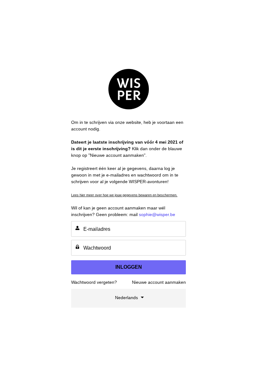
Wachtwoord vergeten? (94, 282)
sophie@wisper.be (157, 214)
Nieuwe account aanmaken (159, 282)
